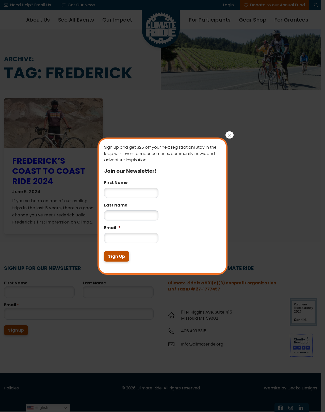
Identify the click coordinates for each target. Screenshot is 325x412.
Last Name (115, 205)
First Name (115, 182)
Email (112, 228)
